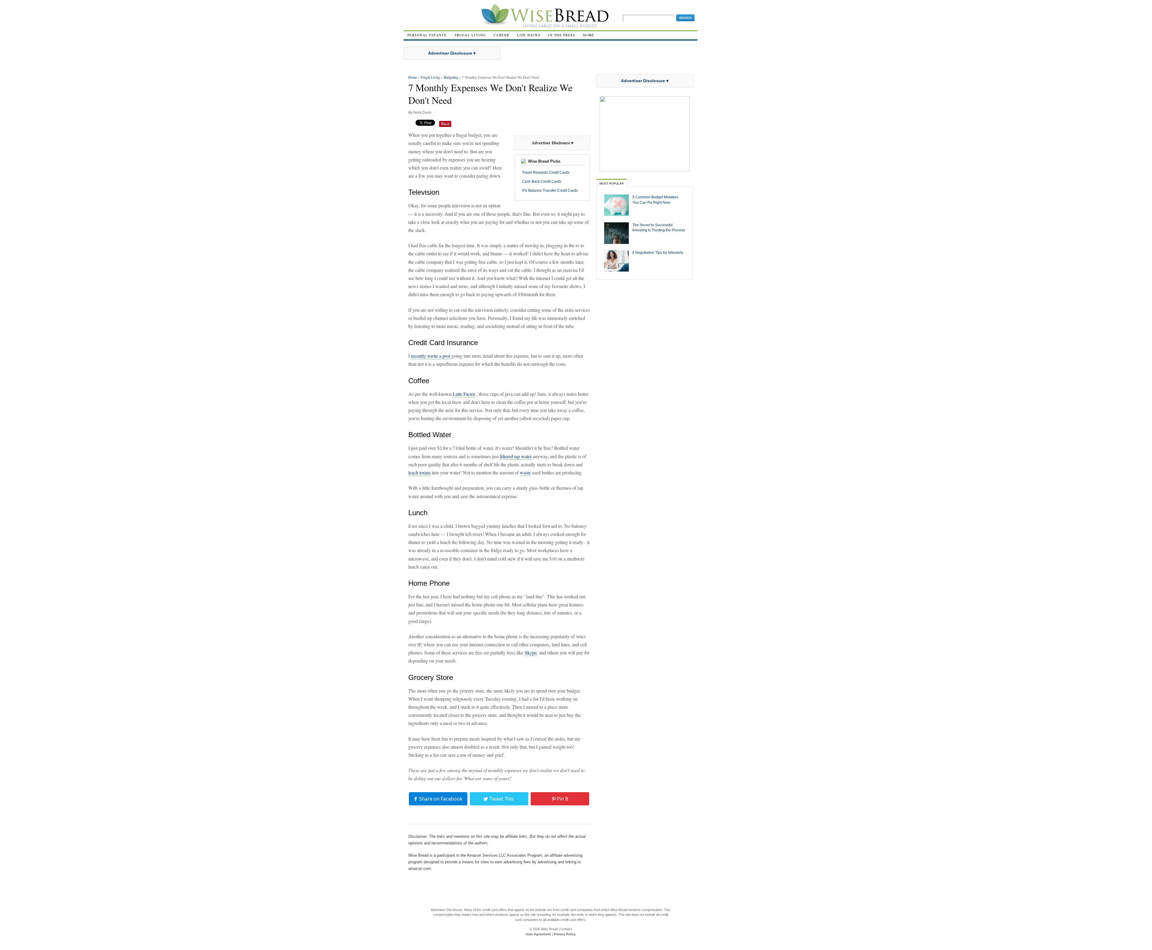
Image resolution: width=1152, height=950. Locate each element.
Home (412, 77)
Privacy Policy (565, 934)
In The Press (561, 35)
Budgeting (451, 77)
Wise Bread (549, 929)
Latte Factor (464, 394)
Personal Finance (427, 35)
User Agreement (538, 934)
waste (525, 472)
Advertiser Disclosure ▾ (452, 53)
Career (501, 35)
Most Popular (611, 183)
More (588, 35)
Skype (531, 652)
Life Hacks (529, 35)
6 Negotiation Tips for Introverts (657, 252)
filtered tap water (516, 456)
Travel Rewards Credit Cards (545, 172)
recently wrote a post (430, 356)
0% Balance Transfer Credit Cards (550, 190)
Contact (566, 929)
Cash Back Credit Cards (541, 181)
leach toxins (419, 472)
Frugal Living (470, 35)
